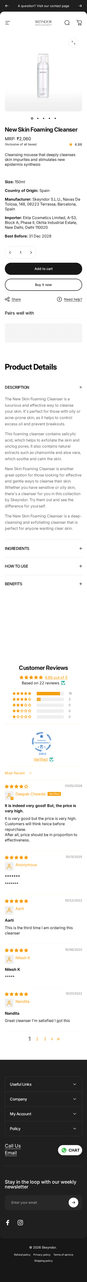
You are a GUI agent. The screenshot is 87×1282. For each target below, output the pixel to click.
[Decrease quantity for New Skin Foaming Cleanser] (10, 252)
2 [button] (37, 1039)
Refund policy (22, 1254)
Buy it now (43, 285)
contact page (59, 6)
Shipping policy (43, 1260)
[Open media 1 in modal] (73, 42)
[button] (22, 693)
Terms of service (63, 1254)
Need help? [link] (73, 299)
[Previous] (6, 6)
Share (16, 299)
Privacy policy (42, 1254)
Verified (41, 759)
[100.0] (41, 742)
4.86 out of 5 (56, 677)
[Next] (80, 6)
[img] (16, 786)
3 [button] (45, 1039)
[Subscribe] (73, 1202)
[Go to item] (32, 118)
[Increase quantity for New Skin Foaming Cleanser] (31, 252)
